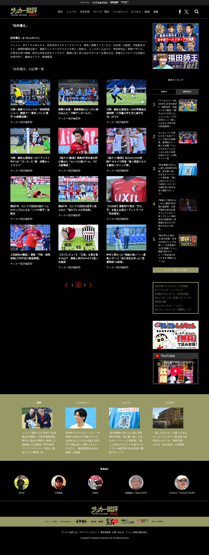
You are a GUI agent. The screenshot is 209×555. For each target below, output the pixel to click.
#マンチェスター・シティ (169, 305)
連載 (155, 11)
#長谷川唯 (160, 301)
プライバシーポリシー (89, 532)
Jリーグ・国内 (101, 11)
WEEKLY (187, 92)
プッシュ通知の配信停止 (136, 532)
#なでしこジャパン (165, 309)
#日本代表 (182, 294)
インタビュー (120, 11)
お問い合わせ (118, 532)
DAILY (164, 92)
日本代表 (85, 11)
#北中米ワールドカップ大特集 (171, 286)
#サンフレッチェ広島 (166, 297)
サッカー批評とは (70, 532)
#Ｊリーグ (185, 297)
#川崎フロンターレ (165, 294)
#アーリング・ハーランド (169, 290)
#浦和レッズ (184, 309)
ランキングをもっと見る (175, 270)
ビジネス (136, 11)
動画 (147, 11)
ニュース (71, 11)
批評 (60, 11)
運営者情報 (105, 532)
